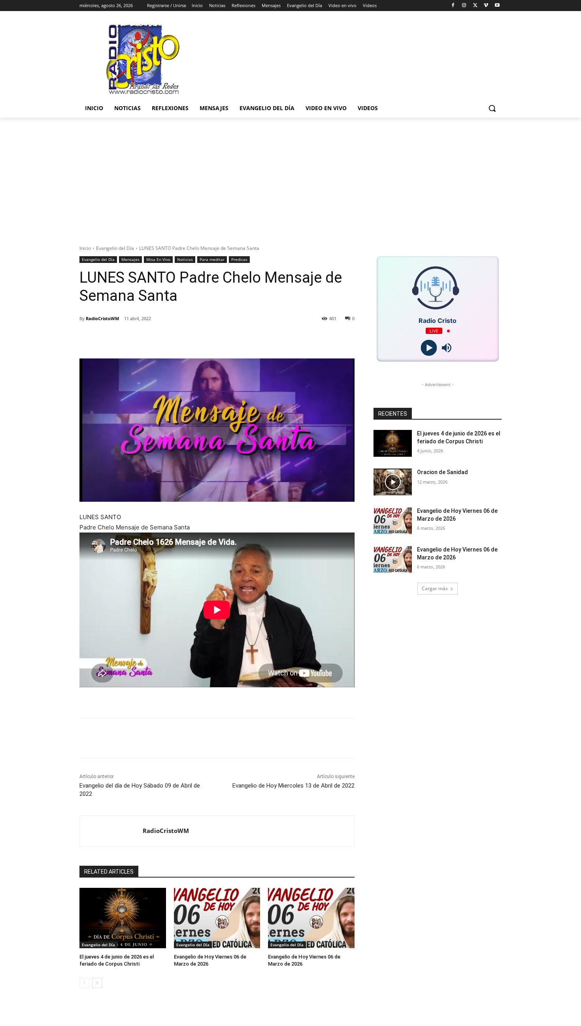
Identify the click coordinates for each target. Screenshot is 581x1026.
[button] (492, 108)
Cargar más (435, 588)
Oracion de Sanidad (442, 472)
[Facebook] (453, 5)
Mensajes (130, 259)
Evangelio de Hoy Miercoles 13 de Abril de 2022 (293, 785)
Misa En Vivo (158, 259)
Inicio (85, 248)
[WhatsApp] (198, 339)
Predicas (239, 259)
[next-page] (97, 983)
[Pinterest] (180, 339)
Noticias (185, 259)
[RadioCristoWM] (111, 831)
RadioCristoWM (102, 318)
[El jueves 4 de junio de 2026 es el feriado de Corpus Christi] (122, 918)
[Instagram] (464, 5)
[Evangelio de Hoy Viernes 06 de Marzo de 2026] (217, 918)
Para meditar (212, 259)
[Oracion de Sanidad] (393, 482)
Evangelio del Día (115, 248)
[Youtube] (497, 5)
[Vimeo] (485, 5)
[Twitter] (475, 5)
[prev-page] (84, 983)
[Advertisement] (290, 177)
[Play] (429, 348)
